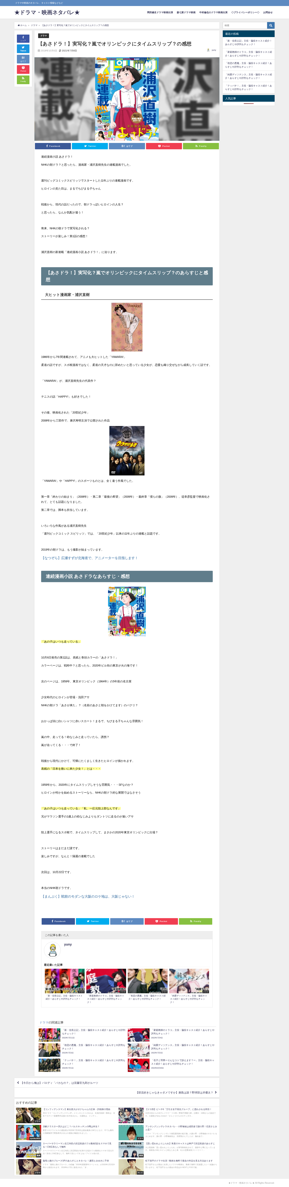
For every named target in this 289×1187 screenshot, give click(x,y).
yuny (214, 50)
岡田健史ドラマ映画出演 (160, 12)
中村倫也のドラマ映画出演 (213, 12)
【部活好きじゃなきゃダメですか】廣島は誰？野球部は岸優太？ (174, 1092)
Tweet (23, 51)
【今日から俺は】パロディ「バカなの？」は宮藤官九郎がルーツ (59, 1082)
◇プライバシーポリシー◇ (245, 12)
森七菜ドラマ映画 (186, 12)
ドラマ (43, 36)
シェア (23, 41)
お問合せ (268, 12)
